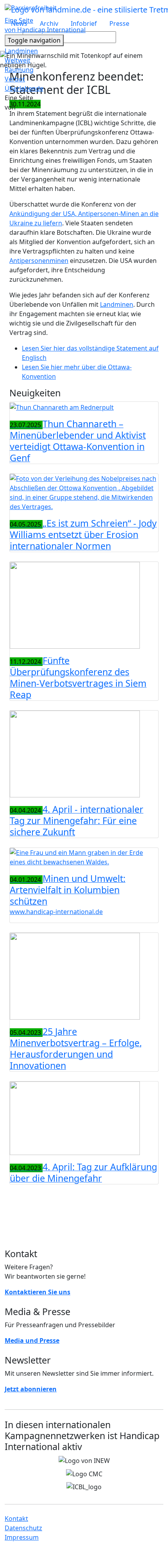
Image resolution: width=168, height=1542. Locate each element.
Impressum (22, 1537)
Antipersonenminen (38, 260)
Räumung (19, 69)
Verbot (15, 79)
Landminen (21, 51)
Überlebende (24, 88)
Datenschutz (23, 1528)
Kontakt (16, 1518)
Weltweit (17, 60)
